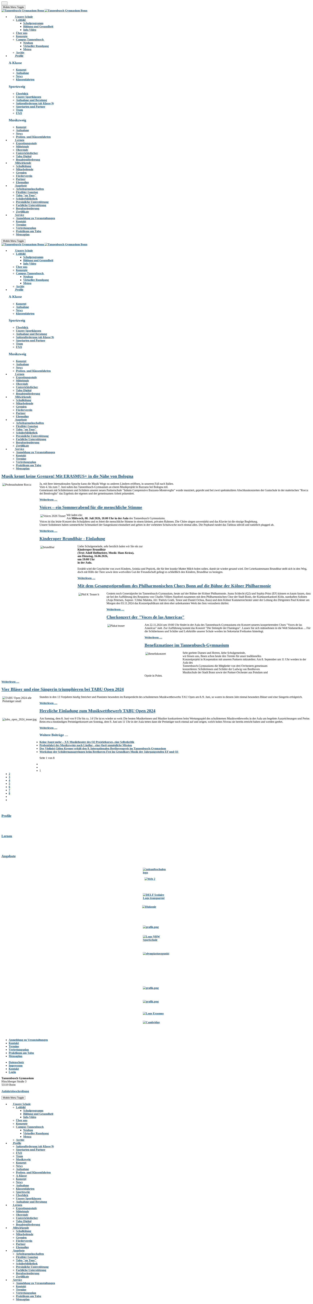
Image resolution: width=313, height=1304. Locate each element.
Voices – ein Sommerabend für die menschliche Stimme (90, 507)
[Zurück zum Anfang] (4, 3)
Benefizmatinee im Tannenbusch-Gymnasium (187, 645)
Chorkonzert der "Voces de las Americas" (145, 617)
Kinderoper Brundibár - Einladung (72, 538)
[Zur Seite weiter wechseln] (10, 796)
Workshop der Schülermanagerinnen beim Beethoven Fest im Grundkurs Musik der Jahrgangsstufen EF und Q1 (108, 751)
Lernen (6, 836)
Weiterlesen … (48, 499)
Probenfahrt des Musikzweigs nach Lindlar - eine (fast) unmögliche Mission (85, 745)
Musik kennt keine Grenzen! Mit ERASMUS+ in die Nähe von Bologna (67, 476)
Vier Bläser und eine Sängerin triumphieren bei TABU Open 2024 (62, 689)
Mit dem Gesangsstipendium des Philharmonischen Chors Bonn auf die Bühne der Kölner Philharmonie (174, 585)
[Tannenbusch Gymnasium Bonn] (44, 10)
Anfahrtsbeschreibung (15, 1091)
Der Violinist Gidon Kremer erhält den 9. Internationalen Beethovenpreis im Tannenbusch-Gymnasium (102, 748)
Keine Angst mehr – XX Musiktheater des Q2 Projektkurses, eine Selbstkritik (86, 742)
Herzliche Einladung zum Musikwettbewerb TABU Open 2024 (97, 710)
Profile (6, 816)
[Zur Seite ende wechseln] (10, 799)
